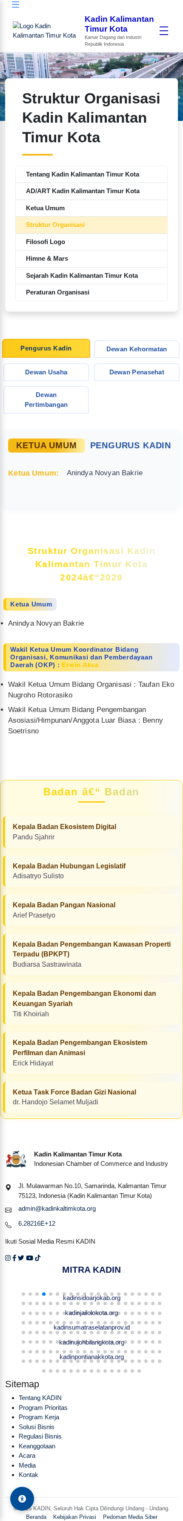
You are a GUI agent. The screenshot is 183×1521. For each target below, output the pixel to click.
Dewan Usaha (46, 372)
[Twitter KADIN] (21, 1258)
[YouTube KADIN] (29, 1258)
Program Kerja (39, 1417)
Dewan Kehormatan (136, 349)
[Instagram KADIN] (8, 1258)
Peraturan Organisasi (57, 292)
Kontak (28, 1474)
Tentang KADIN (40, 1397)
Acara (27, 1455)
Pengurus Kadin (46, 348)
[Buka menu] (163, 31)
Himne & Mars (47, 258)
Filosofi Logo (45, 241)
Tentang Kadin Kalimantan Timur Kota (82, 174)
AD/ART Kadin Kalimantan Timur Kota (83, 190)
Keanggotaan (37, 1446)
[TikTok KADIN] (37, 1258)
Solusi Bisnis (36, 1426)
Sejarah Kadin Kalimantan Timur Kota (82, 275)
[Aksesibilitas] (22, 1499)
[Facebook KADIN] (14, 1258)
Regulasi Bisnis (40, 1436)
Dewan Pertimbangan (46, 399)
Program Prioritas (43, 1407)
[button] (23, 1294)
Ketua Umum (45, 208)
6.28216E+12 (36, 1223)
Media (27, 1465)
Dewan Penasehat (137, 372)
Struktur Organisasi (55, 224)
